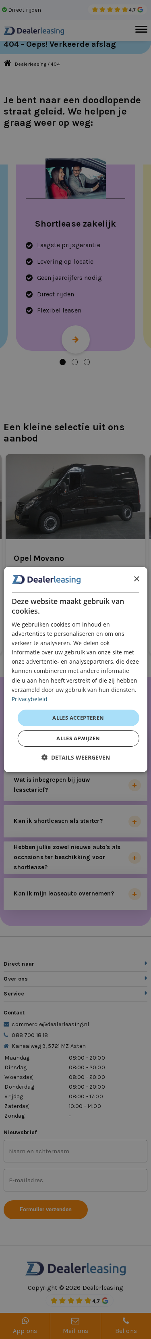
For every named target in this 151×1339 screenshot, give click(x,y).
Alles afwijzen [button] (78, 738)
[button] (75, 757)
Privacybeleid (30, 699)
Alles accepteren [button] (78, 717)
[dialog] (75, 670)
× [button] (136, 579)
